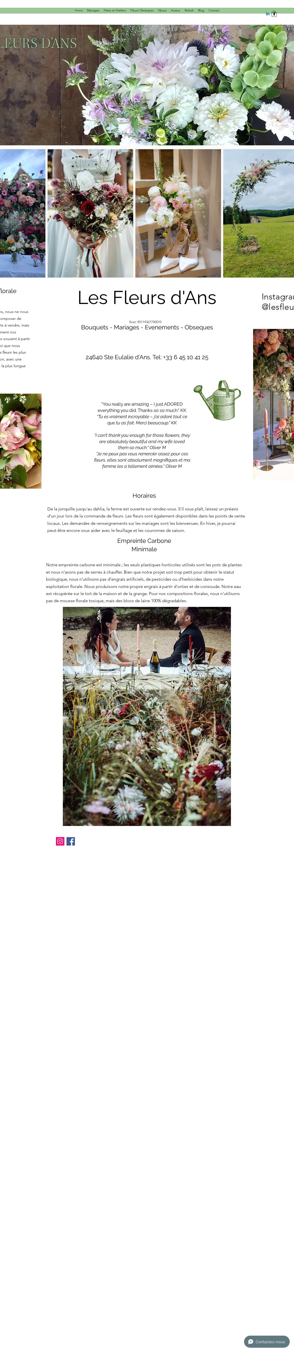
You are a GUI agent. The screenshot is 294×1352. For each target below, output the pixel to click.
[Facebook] (71, 841)
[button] (274, 14)
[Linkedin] (268, 14)
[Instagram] (60, 841)
